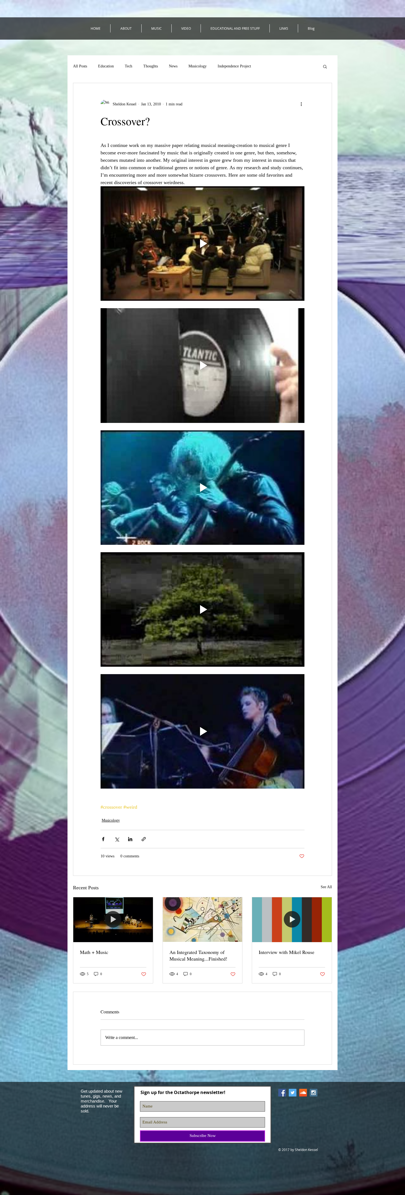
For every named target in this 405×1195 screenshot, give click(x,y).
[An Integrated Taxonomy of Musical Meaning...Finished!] (202, 919)
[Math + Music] (113, 919)
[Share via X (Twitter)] (116, 839)
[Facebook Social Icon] (282, 1092)
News (173, 66)
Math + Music (94, 952)
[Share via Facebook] (103, 839)
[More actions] (301, 104)
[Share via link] (143, 839)
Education (106, 66)
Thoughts (150, 66)
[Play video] (202, 243)
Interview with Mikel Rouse (286, 952)
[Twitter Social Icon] (292, 1092)
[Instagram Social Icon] (313, 1092)
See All (326, 887)
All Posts (80, 66)
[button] (325, 66)
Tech (128, 66)
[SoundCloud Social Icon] (303, 1092)
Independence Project (234, 66)
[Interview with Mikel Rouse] (292, 919)
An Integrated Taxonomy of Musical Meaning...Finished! (198, 955)
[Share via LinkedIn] (130, 839)
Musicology (197, 66)
